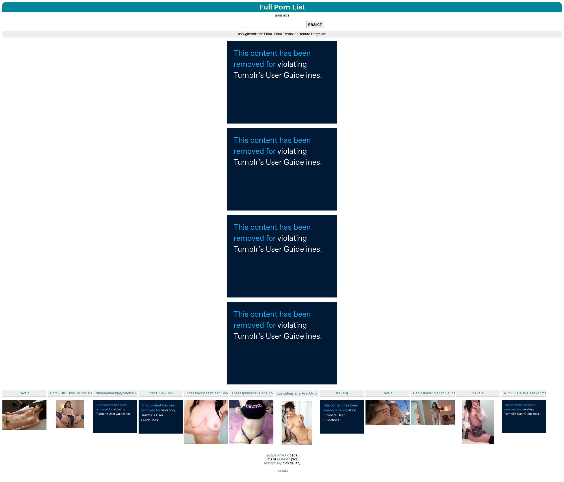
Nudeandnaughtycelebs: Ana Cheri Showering (116, 393)
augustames (276, 455)
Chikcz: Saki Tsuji (160, 393)
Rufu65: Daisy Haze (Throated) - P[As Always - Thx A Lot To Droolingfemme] (525, 393)
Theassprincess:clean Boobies (207, 393)
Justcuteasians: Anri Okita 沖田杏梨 (298, 393)
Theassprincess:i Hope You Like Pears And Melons (252, 393)
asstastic (283, 459)
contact (282, 471)
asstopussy (273, 463)
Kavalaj (24, 393)
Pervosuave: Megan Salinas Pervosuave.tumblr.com (434, 393)
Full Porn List (282, 7)
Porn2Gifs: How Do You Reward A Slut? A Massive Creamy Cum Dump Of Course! (71, 393)
